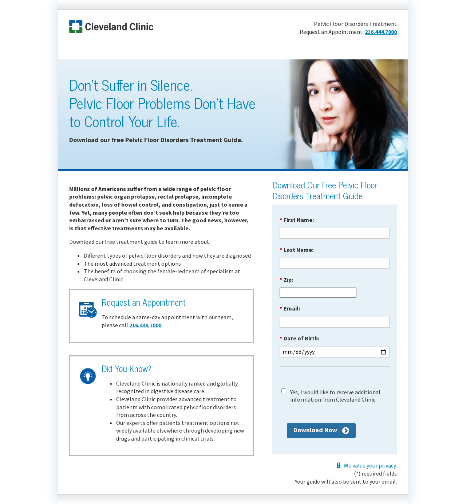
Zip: (286, 279)
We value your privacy (369, 465)
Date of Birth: (299, 338)
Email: (290, 308)
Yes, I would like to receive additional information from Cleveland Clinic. (335, 396)
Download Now (315, 430)
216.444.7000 (381, 31)
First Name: (297, 219)
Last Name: (296, 249)
